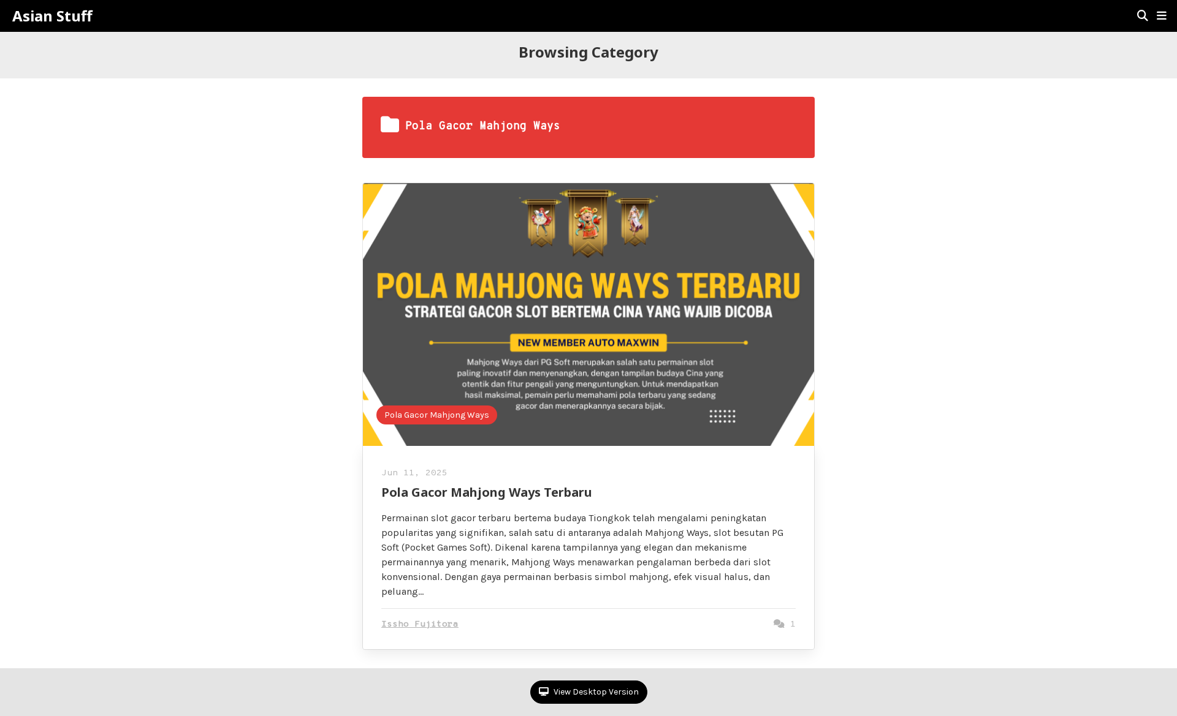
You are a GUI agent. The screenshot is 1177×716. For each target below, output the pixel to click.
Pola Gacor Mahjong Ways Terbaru (486, 492)
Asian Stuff (52, 16)
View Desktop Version (595, 692)
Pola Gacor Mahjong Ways (436, 415)
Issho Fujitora (420, 624)
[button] (1162, 16)
